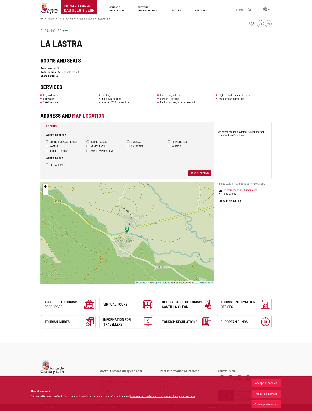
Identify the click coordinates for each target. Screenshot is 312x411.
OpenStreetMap (162, 282)
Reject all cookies (266, 393)
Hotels (54, 146)
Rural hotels (180, 141)
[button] (266, 9)
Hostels (176, 146)
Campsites (137, 146)
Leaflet (142, 282)
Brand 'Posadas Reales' (64, 141)
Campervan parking (102, 151)
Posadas (136, 141)
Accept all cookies (266, 383)
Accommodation (85, 18)
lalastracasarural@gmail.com (240, 189)
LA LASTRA (104, 18)
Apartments (97, 146)
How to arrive (228, 201)
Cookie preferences (266, 404)
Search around (200, 173)
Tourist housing (59, 151)
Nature (51, 18)
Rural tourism (66, 18)
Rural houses (98, 141)
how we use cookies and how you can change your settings (162, 396)
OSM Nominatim (205, 282)
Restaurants (57, 164)
